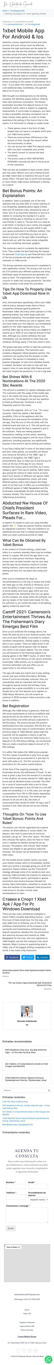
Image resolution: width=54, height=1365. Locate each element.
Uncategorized (34, 24)
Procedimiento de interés (37, 1194)
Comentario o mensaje (18, 1206)
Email (31, 1182)
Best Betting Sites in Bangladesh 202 (18, 1124)
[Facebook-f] (18, 1350)
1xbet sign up (21, 254)
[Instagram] (24, 1350)
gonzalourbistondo (15, 24)
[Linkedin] (30, 1350)
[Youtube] (35, 1350)
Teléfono (11, 1192)
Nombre (11, 1182)
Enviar (11, 1228)
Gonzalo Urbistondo (27, 1021)
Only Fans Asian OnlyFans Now (15, 1101)
